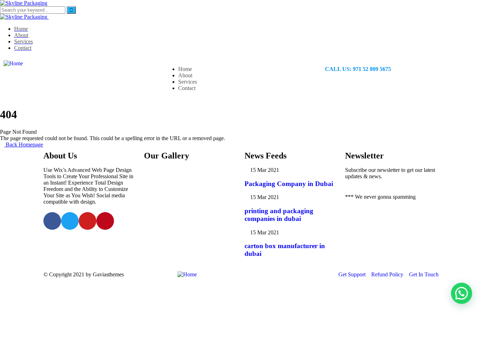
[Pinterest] (105, 221)
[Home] (13, 63)
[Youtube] (87, 221)
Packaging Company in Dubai (289, 183)
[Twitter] (70, 221)
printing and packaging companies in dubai (279, 214)
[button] (461, 293)
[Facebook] (52, 221)
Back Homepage (23, 145)
